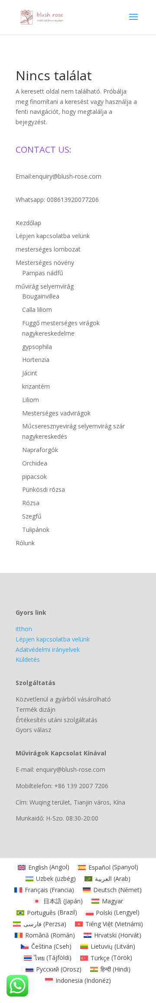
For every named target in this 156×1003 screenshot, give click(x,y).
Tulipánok (35, 529)
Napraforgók (40, 450)
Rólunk (25, 543)
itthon (24, 629)
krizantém (36, 386)
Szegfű (32, 516)
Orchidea (34, 463)
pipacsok (34, 476)
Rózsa (30, 503)
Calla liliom (37, 309)
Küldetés (28, 659)
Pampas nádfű (42, 273)
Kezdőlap (28, 223)
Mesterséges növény (45, 262)
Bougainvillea (40, 296)
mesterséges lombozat (48, 249)
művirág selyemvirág (45, 286)
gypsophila (37, 347)
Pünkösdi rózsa (43, 489)
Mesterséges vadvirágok (56, 413)
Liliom (30, 400)
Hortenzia (35, 359)
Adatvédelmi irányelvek (48, 649)
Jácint (29, 373)
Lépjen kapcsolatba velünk (53, 236)
